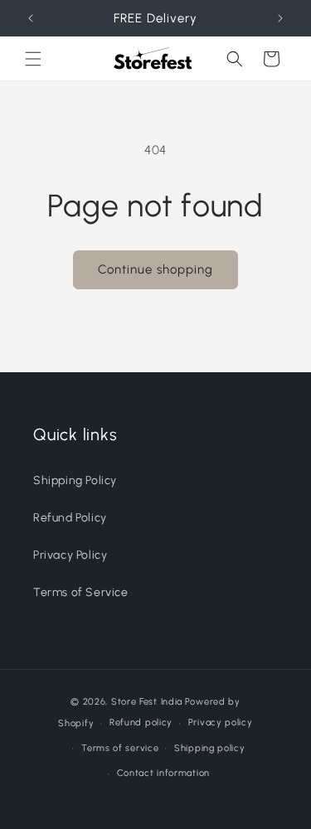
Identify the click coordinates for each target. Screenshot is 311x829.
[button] (33, 59)
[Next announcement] (280, 18)
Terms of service (119, 748)
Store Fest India (146, 701)
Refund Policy (70, 518)
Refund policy (141, 722)
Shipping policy (209, 748)
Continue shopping (155, 269)
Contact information (163, 773)
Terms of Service (81, 592)
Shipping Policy (75, 480)
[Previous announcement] (30, 18)
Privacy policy (220, 722)
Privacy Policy (70, 555)
